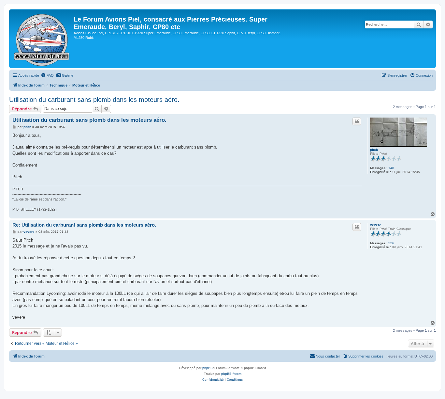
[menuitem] (47, 75)
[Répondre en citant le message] (356, 121)
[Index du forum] (42, 39)
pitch (374, 150)
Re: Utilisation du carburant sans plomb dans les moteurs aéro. (84, 225)
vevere (375, 225)
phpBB (207, 368)
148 (391, 168)
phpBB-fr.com (231, 373)
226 (391, 243)
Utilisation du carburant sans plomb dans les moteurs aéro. (94, 99)
